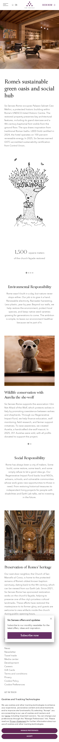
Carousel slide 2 (28, 272)
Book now (47, 5)
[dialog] (29, 630)
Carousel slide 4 (32, 272)
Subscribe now (30, 635)
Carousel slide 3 (30, 272)
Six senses (29, 5)
